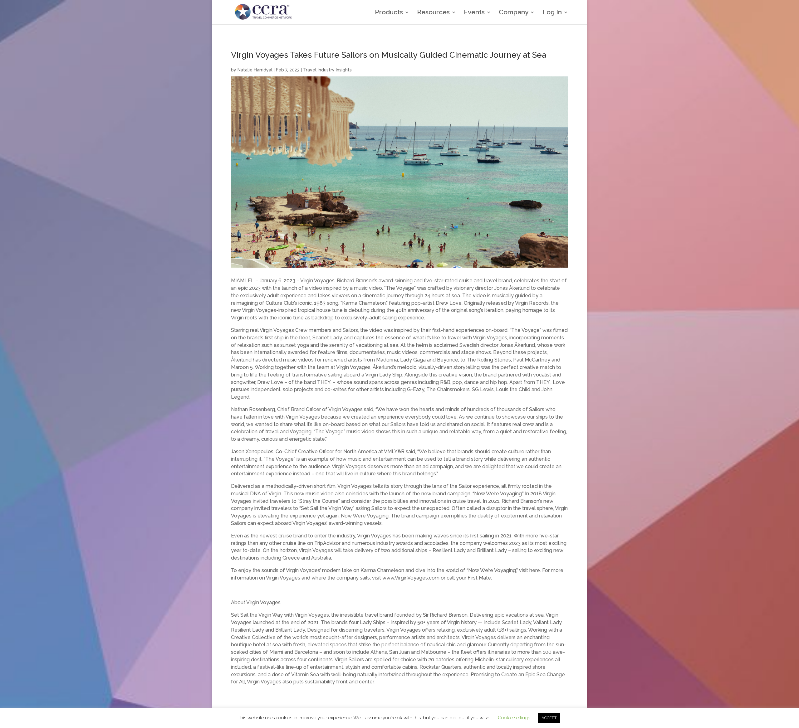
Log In (552, 13)
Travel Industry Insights (327, 69)
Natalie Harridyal (255, 69)
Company (513, 13)
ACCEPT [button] (549, 718)
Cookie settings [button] (514, 718)
